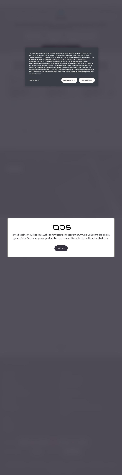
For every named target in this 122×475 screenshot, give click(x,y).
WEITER (61, 248)
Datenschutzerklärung (78, 72)
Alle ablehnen (87, 80)
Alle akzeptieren (69, 80)
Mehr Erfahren (34, 80)
